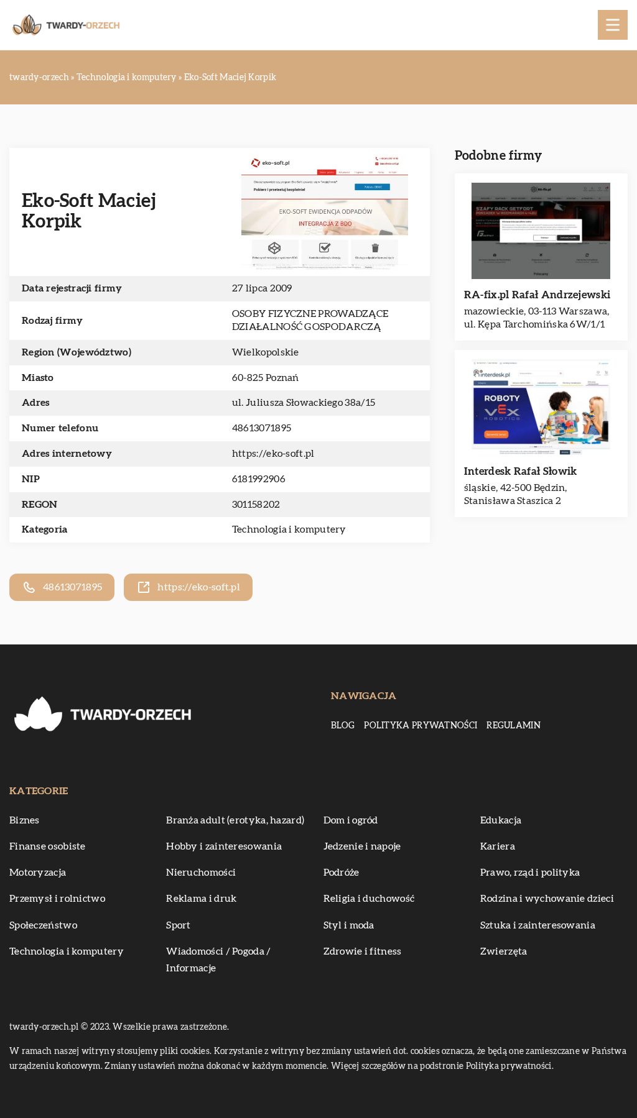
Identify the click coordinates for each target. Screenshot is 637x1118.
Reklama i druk (201, 899)
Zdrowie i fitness (362, 951)
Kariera (497, 846)
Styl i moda (348, 925)
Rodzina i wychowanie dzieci (547, 899)
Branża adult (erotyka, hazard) (235, 820)
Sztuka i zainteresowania (537, 925)
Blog (343, 726)
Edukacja (500, 820)
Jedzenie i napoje (362, 846)
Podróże (341, 872)
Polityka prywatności (420, 726)
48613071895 (261, 428)
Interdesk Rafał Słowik (520, 471)
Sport (178, 925)
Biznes (24, 820)
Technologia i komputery (289, 529)
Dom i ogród (350, 820)
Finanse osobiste (47, 846)
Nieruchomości (201, 872)
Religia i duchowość (369, 899)
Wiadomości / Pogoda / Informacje (218, 959)
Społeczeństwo (43, 925)
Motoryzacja (37, 872)
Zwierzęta (504, 951)
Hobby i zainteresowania (224, 846)
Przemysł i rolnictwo (57, 899)
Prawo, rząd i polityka (530, 872)
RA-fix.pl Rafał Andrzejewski (537, 295)
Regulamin (513, 726)
